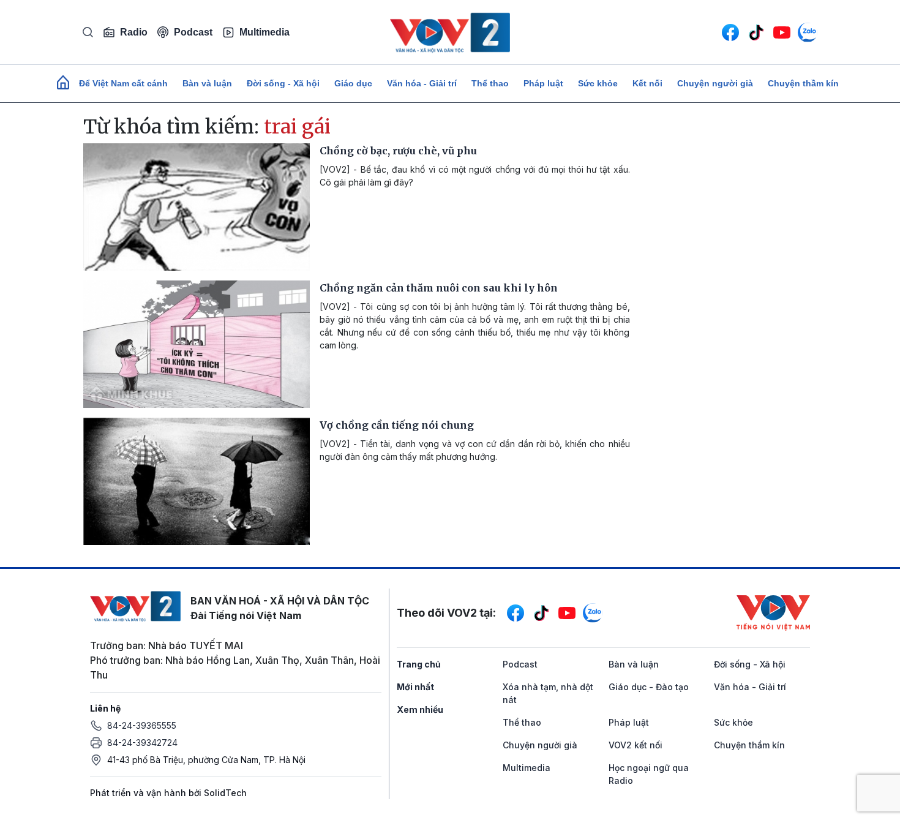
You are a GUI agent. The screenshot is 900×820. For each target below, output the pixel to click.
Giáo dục (353, 83)
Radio (134, 32)
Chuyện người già (715, 83)
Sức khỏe (598, 83)
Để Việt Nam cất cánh (123, 83)
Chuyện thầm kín (803, 83)
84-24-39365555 (141, 725)
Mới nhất (415, 687)
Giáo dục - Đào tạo (649, 687)
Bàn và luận (207, 83)
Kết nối (647, 83)
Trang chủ (419, 664)
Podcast (193, 32)
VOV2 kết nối (635, 745)
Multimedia (264, 32)
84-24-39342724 (142, 742)
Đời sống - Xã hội (283, 83)
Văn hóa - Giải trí (422, 83)
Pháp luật (543, 83)
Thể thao (490, 83)
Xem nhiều (420, 709)
